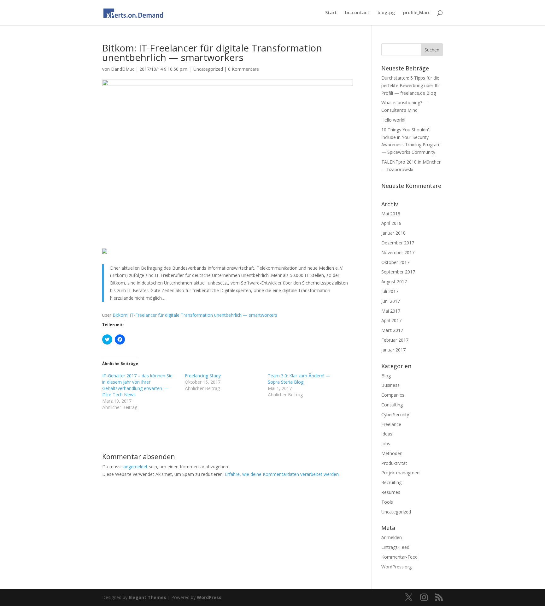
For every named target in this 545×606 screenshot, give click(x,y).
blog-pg (386, 12)
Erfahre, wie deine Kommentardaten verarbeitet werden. (282, 474)
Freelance (391, 424)
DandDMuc (122, 69)
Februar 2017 (394, 340)
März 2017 (392, 330)
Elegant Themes (147, 597)
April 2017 (391, 320)
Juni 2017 (390, 301)
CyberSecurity (395, 414)
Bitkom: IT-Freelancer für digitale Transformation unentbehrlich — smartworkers (195, 315)
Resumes (390, 492)
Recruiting (391, 482)
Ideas (386, 434)
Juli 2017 (389, 291)
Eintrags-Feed (395, 547)
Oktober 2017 (395, 262)
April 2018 (391, 223)
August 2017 (394, 282)
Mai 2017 (390, 311)
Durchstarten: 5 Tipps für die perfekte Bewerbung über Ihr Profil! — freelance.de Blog (410, 85)
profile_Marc (416, 12)
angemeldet (135, 467)
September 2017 (398, 272)
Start (331, 12)
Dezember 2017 (397, 243)
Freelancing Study (203, 376)
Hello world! (393, 120)
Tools (387, 502)
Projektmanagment (401, 473)
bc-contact (357, 12)
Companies (392, 395)
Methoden (391, 453)
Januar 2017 (393, 350)
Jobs (385, 444)
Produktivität (394, 463)
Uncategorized (208, 69)
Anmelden (391, 537)
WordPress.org (396, 567)
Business (390, 385)
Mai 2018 (390, 214)
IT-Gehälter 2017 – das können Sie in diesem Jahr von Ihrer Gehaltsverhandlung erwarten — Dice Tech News (137, 385)
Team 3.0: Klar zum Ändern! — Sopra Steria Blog (299, 379)
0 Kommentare (243, 69)
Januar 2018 (393, 233)
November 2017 (397, 252)
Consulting (392, 405)
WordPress (209, 597)
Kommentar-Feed (399, 557)
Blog (386, 376)
